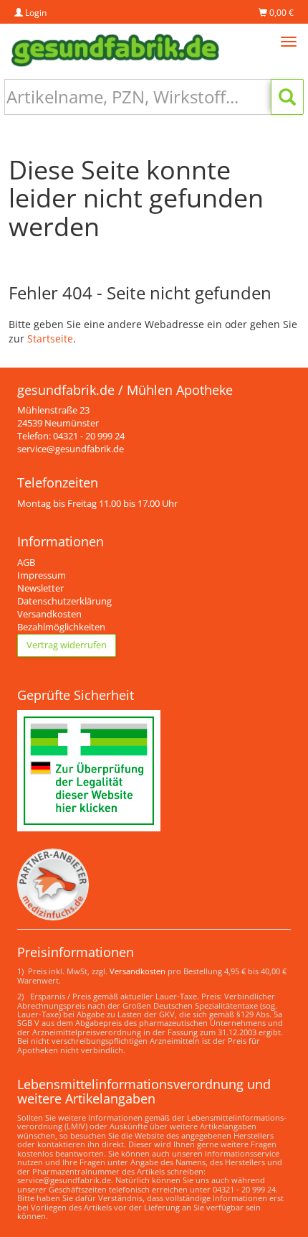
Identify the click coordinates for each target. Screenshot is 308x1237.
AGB (26, 562)
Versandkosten (49, 614)
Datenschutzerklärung (64, 601)
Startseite (50, 338)
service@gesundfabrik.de (70, 449)
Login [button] (35, 12)
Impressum (41, 575)
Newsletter (40, 588)
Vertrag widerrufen (67, 645)
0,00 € (280, 12)
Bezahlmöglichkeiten (61, 627)
